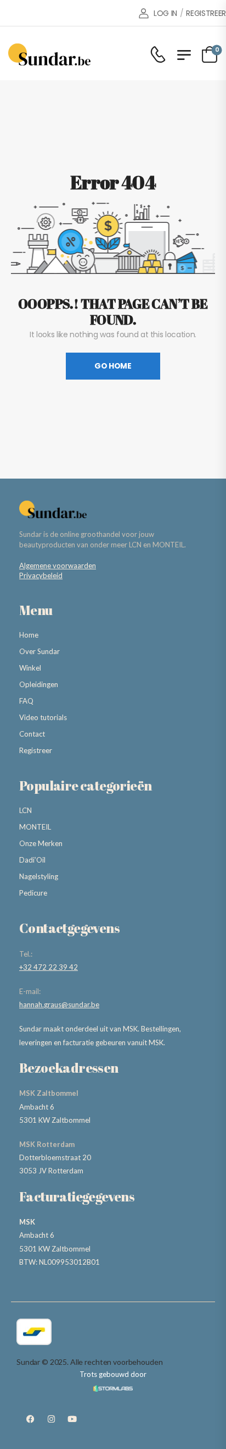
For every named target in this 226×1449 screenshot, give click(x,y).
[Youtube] (72, 1418)
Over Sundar (39, 651)
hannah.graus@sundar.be (59, 1004)
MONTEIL (35, 826)
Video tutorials (43, 717)
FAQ (26, 700)
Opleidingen (38, 684)
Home (28, 634)
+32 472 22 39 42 (48, 967)
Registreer (35, 750)
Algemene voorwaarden (57, 565)
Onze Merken (41, 843)
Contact (32, 733)
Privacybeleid (41, 575)
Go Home (113, 365)
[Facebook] (30, 1418)
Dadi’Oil (32, 859)
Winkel (30, 667)
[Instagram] (51, 1418)
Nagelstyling (38, 876)
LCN (25, 810)
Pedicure (33, 892)
